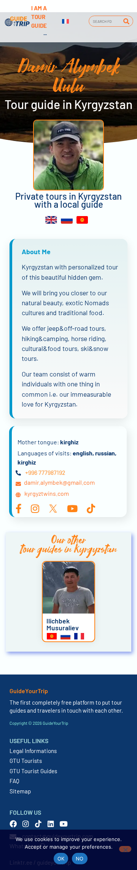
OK (61, 859)
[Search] (126, 21)
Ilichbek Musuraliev (62, 624)
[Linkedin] (50, 823)
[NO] (125, 849)
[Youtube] (63, 823)
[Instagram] (25, 823)
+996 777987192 (45, 472)
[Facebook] (13, 823)
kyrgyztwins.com (46, 493)
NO (80, 859)
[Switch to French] (65, 21)
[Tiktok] (38, 823)
